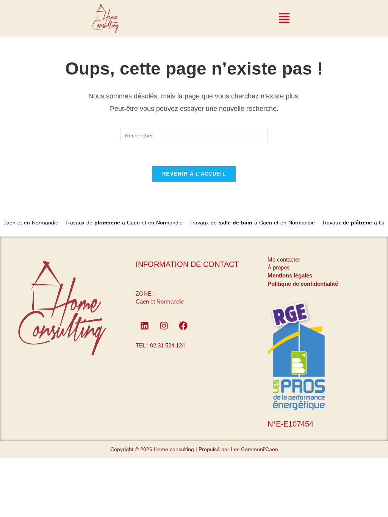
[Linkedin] (144, 325)
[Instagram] (163, 325)
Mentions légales (290, 275)
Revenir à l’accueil (194, 174)
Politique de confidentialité (303, 283)
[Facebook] (183, 325)
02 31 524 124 (167, 345)
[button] (284, 19)
